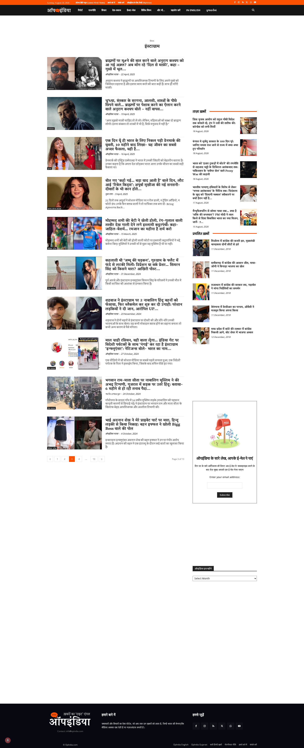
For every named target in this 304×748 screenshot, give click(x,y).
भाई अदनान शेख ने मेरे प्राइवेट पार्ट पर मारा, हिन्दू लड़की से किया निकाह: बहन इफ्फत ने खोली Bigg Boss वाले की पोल (142, 425)
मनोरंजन (51, 88)
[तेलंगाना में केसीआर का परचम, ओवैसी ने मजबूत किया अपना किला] (201, 313)
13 (94, 459)
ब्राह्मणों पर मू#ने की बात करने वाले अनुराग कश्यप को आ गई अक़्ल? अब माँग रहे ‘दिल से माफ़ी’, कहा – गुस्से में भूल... (144, 65)
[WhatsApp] (251, 3)
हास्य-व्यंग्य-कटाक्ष (54, 208)
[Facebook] (235, 3)
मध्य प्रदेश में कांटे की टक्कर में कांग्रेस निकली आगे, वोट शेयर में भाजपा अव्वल (232, 331)
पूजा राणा (109, 194)
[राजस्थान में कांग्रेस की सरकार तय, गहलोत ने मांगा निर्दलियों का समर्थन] (201, 291)
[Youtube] (255, 3)
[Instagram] (239, 3)
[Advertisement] (225, 534)
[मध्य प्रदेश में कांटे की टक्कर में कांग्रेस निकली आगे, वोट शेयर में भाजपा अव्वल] (201, 335)
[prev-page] (50, 459)
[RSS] (243, 3)
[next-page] (102, 459)
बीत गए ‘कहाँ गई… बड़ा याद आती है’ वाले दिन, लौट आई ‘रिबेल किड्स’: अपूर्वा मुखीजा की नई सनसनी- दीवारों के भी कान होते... (144, 185)
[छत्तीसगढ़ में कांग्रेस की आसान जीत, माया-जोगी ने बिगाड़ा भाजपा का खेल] (201, 269)
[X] (247, 3)
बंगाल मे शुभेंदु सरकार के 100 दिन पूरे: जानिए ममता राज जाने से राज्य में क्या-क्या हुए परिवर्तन (215, 145)
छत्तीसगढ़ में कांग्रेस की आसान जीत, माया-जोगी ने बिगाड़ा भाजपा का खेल (233, 265)
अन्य (49, 168)
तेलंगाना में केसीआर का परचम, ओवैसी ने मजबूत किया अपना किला (232, 309)
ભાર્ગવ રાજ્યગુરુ (112, 393)
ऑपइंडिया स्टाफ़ (111, 74)
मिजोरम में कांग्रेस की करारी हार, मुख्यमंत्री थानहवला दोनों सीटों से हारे (233, 243)
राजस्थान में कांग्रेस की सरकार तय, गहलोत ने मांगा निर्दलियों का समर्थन (233, 287)
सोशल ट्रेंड (52, 248)
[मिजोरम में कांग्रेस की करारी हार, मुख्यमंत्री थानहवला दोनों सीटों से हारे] (201, 247)
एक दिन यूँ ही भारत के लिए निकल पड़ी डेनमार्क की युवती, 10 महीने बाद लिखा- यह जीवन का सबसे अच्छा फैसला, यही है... (142, 145)
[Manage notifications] (8, 740)
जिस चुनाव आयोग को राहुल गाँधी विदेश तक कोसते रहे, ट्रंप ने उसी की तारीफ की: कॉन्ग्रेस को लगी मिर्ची (214, 123)
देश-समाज (51, 288)
